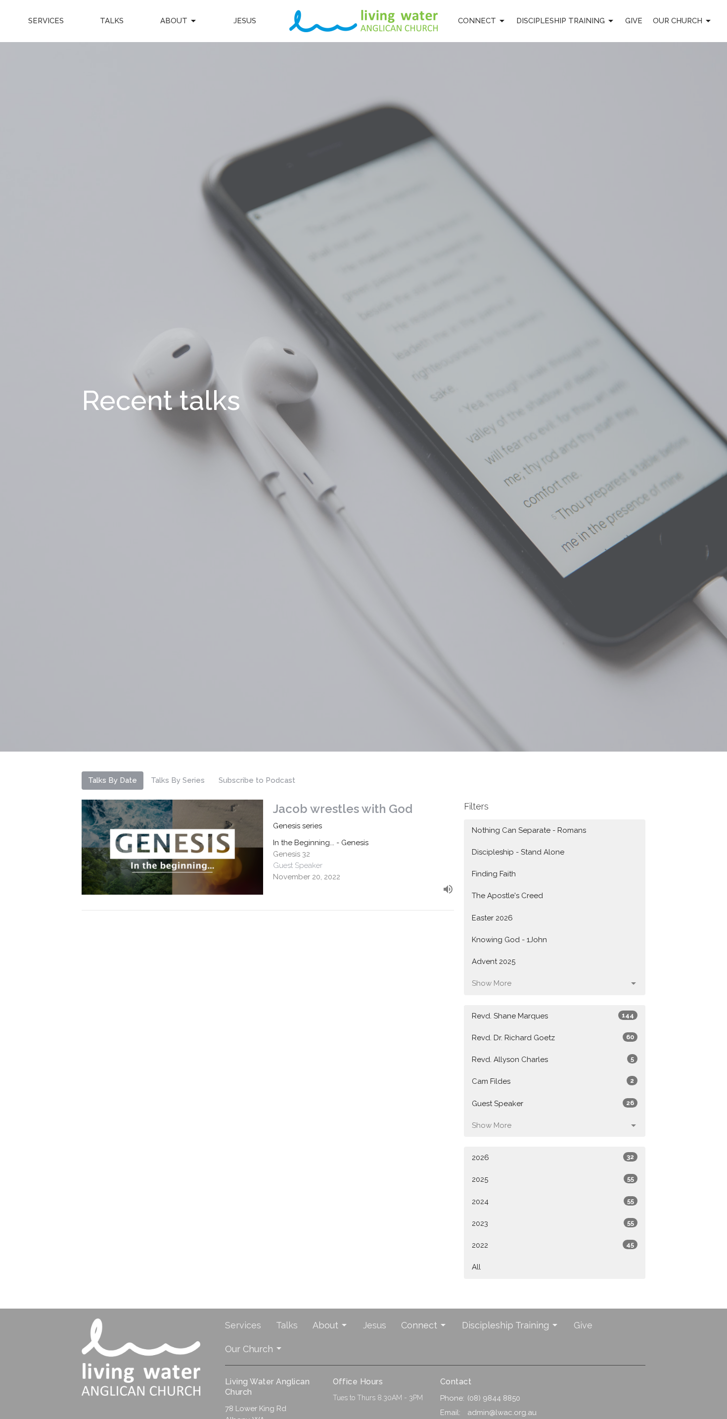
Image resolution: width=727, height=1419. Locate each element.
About (173, 20)
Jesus (244, 20)
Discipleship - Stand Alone (518, 852)
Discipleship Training (560, 20)
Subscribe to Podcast (257, 780)
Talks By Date (112, 780)
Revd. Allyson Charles (553, 1059)
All (476, 1267)
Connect (477, 20)
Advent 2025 (493, 961)
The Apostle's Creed (507, 895)
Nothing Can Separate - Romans (529, 830)
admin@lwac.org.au (502, 1412)
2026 (553, 1157)
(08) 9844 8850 (493, 1398)
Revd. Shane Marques (553, 1016)
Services (46, 20)
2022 (553, 1245)
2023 (553, 1223)
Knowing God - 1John (509, 939)
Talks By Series (178, 780)
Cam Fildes (553, 1081)
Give (633, 20)
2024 (553, 1201)
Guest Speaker (553, 1103)
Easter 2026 (492, 917)
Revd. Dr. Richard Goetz (553, 1037)
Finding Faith (494, 873)
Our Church (677, 20)
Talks (112, 20)
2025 (553, 1179)
